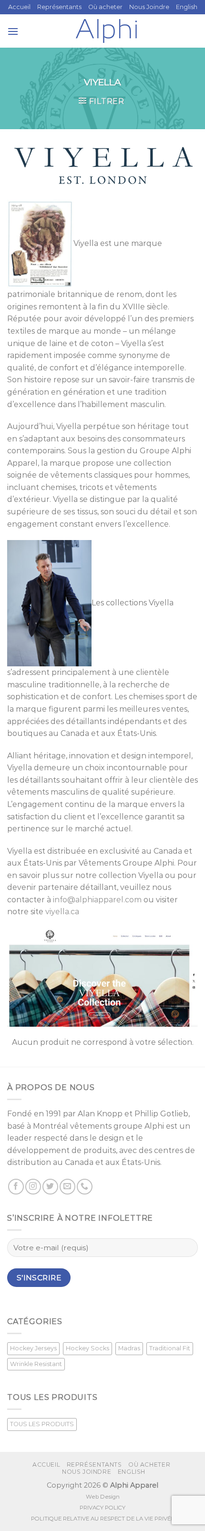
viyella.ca (62, 911)
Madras (129, 1348)
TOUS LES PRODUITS (42, 1424)
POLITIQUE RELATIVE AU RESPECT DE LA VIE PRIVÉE (102, 1518)
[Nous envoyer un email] (67, 1186)
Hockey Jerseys (33, 1348)
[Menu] (13, 31)
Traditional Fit (169, 1348)
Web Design (103, 1496)
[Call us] (84, 1186)
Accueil (19, 6)
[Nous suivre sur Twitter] (50, 1186)
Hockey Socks (87, 1348)
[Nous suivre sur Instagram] (33, 1186)
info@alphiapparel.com (97, 899)
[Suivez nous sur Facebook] (16, 1186)
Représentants (59, 6)
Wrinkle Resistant (36, 1364)
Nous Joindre (149, 6)
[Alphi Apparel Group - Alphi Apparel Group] (106, 31)
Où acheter (105, 6)
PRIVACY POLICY (102, 1507)
